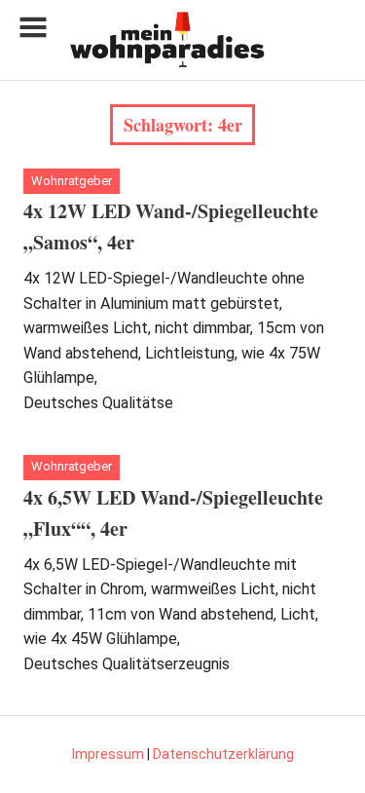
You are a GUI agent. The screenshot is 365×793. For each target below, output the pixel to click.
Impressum (108, 754)
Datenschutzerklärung (223, 754)
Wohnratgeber (71, 180)
